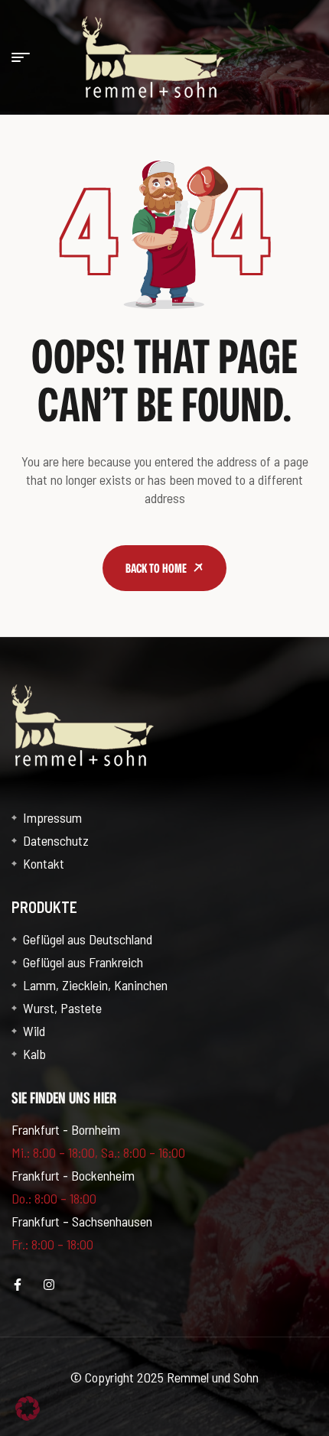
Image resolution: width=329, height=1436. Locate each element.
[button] (27, 1408)
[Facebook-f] (17, 1284)
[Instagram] (49, 1284)
